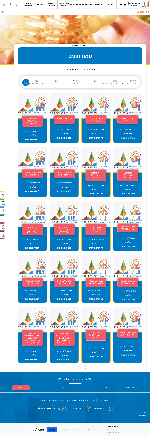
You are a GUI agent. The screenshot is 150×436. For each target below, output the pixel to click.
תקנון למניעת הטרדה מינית (52, 400)
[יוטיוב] (3, 219)
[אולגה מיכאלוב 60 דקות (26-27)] (96, 118)
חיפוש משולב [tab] (71, 69)
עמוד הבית (84, 45)
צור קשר (39, 4)
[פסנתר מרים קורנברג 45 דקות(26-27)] (32, 226)
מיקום (115, 81)
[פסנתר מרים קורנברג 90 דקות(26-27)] (96, 226)
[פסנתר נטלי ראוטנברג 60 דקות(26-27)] (127, 172)
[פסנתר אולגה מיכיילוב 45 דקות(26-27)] (32, 118)
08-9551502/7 (100, 408)
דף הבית (122, 4)
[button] (16, 5)
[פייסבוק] (3, 195)
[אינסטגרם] (3, 203)
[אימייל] (3, 235)
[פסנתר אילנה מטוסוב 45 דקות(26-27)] (127, 226)
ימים (56, 81)
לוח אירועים (87, 4)
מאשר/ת (38, 429)
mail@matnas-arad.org (48, 408)
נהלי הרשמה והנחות (63, 4)
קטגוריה (133, 81)
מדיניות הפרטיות (142, 414)
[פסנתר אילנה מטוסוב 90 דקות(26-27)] (32, 172)
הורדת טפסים (75, 4)
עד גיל (75, 81)
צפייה (52, 429)
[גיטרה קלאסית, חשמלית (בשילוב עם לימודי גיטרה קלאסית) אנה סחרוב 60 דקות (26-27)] (64, 335)
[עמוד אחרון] (72, 367)
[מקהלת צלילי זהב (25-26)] (127, 118)
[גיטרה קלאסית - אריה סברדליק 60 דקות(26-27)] (96, 335)
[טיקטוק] (3, 211)
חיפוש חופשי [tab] (89, 69)
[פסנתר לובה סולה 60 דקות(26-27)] (64, 279)
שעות (37, 81)
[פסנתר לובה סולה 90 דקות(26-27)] (127, 279)
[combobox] (128, 83)
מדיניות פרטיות (71, 400)
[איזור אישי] (10, 4)
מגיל (95, 81)
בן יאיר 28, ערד (77, 408)
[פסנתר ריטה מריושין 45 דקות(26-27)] (32, 279)
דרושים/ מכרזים (51, 4)
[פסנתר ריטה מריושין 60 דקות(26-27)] (127, 335)
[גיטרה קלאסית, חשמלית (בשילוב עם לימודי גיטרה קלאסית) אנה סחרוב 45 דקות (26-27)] (32, 335)
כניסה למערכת (28, 4)
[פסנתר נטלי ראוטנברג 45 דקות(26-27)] (96, 172)
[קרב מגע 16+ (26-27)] (64, 118)
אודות (110, 4)
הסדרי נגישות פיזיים (87, 400)
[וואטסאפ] (3, 227)
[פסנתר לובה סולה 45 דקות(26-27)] (96, 279)
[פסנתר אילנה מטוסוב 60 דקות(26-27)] (64, 172)
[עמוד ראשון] (88, 367)
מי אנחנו (98, 4)
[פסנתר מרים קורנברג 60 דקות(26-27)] (64, 226)
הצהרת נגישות (103, 400)
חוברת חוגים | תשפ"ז (134, 4)
